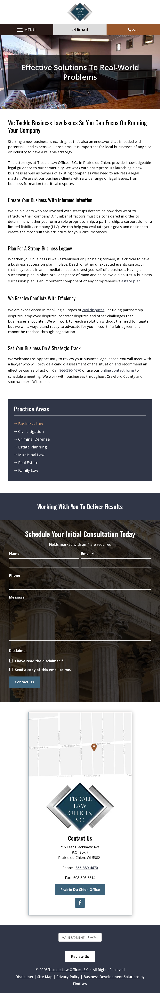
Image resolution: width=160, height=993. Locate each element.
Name (14, 553)
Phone (14, 575)
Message (17, 597)
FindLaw (80, 983)
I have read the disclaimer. (39, 661)
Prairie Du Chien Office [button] (80, 889)
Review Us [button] (80, 956)
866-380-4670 (70, 370)
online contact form (117, 370)
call (135, 30)
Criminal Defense (34, 439)
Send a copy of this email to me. (43, 670)
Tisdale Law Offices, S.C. (68, 969)
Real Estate (28, 462)
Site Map (44, 976)
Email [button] (82, 29)
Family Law (28, 470)
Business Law (30, 423)
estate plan (130, 281)
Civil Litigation (31, 431)
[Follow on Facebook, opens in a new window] (80, 903)
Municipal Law (31, 454)
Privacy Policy (68, 976)
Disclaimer (18, 650)
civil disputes (93, 310)
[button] (26, 30)
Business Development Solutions (112, 976)
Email (87, 553)
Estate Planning (32, 447)
